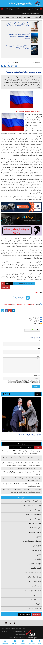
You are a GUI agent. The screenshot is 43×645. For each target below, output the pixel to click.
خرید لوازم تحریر (35, 519)
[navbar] (41, 9)
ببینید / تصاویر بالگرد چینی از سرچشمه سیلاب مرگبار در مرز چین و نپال (21, 458)
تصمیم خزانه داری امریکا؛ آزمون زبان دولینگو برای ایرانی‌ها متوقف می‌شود (21, 473)
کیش (13, 304)
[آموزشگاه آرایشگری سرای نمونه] (21, 230)
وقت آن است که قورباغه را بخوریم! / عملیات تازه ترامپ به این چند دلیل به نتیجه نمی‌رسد (21, 479)
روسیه (33, 304)
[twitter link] (6, 623)
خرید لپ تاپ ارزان (34, 523)
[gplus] (10, 310)
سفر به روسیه (21, 304)
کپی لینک (5, 287)
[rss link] (14, 623)
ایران (28, 304)
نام (39, 341)
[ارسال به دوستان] (5, 65)
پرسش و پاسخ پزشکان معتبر (31, 501)
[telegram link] (10, 623)
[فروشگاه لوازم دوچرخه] (21, 219)
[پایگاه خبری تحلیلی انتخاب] (38, 3)
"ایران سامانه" (12, 637)
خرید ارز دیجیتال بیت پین (32, 505)
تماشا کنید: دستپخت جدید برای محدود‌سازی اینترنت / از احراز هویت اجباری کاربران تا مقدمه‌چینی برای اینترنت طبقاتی (21, 463)
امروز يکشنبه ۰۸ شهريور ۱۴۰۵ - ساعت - (27, 9)
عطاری (38, 536)
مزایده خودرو (36, 586)
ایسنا (37, 292)
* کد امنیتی (36, 375)
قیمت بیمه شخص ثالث (33, 572)
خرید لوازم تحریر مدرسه (33, 510)
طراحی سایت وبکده (34, 581)
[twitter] (2, 310)
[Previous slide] (9, 394)
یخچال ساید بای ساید (33, 514)
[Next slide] (3, 394)
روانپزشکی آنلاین (35, 608)
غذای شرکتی (37, 545)
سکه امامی (37, 595)
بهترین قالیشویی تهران (33, 590)
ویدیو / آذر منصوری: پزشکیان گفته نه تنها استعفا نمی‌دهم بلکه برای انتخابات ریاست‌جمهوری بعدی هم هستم (21, 452)
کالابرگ (38, 554)
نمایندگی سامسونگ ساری (32, 541)
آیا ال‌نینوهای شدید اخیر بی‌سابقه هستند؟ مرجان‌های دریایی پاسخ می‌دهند (19, 36)
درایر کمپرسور (36, 550)
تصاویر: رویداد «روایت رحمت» (30, 434)
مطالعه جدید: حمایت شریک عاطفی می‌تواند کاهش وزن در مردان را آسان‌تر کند (18, 25)
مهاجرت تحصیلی (35, 563)
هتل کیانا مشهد (35, 527)
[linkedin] (13, 310)
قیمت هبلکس (36, 568)
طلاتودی (38, 559)
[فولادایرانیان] (21, 207)
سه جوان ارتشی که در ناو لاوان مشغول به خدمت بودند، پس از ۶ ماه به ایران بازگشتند (21, 484)
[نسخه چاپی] (2, 65)
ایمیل (38, 348)
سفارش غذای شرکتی (34, 577)
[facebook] (6, 310)
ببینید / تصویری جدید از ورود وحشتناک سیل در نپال (25, 468)
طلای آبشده (37, 604)
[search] (2, 9)
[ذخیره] (9, 66)
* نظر (38, 356)
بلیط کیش (7, 304)
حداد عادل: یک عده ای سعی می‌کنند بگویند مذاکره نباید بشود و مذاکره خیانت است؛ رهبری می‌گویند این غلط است (21, 490)
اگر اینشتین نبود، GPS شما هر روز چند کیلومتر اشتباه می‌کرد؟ (18, 47)
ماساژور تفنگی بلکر (34, 532)
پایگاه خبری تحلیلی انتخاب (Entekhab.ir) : (28, 111)
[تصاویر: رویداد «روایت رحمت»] (21, 414)
